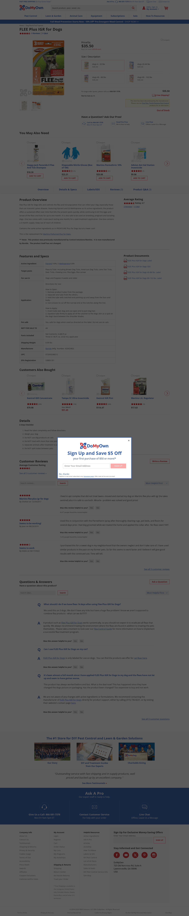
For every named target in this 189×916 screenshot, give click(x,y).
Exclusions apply (89, 476)
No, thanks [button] (64, 474)
